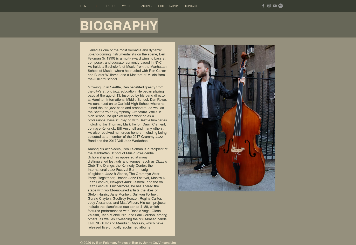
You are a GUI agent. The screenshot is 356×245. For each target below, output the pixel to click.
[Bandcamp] (280, 6)
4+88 (144, 207)
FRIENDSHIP (98, 223)
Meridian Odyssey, (130, 223)
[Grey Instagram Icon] (269, 6)
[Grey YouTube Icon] (275, 6)
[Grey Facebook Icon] (263, 6)
